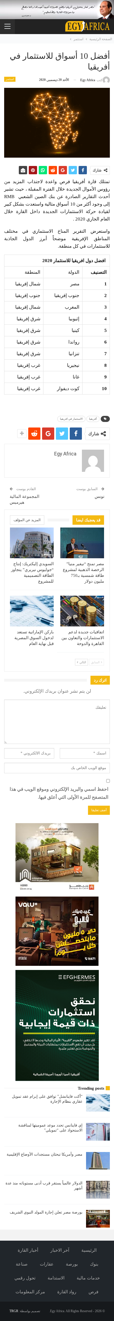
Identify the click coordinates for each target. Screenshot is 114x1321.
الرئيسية (89, 1250)
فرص (94, 1291)
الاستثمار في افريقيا (71, 418)
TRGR (13, 1311)
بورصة (72, 1264)
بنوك (94, 1264)
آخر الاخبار (59, 1250)
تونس (99, 496)
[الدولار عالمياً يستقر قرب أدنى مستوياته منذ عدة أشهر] (98, 1190)
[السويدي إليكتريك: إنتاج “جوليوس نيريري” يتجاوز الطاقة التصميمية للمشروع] (32, 543)
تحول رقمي (24, 1278)
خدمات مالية (88, 1278)
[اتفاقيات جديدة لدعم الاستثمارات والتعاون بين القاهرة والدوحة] (82, 611)
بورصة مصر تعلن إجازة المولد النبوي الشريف (46, 1212)
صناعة (22, 1264)
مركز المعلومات (30, 1291)
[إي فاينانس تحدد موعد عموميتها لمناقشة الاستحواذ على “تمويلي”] (98, 1132)
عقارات (47, 1264)
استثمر (10, 79)
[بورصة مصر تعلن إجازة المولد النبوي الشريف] (98, 1219)
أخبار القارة (28, 1250)
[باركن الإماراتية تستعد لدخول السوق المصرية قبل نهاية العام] (32, 611)
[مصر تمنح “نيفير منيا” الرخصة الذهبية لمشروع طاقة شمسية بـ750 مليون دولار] (82, 543)
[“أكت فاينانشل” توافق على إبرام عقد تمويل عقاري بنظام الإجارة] (98, 1103)
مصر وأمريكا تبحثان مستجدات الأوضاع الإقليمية (44, 1154)
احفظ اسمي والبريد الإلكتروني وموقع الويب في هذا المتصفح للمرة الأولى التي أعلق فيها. (59, 793)
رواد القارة (66, 1291)
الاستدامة (56, 1278)
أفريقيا (93, 418)
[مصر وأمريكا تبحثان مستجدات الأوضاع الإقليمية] (98, 1161)
